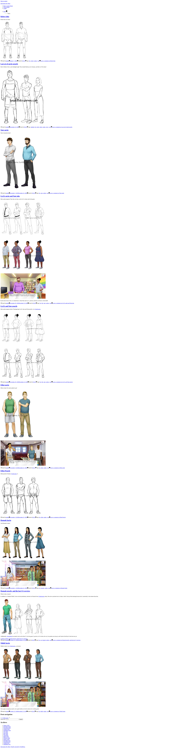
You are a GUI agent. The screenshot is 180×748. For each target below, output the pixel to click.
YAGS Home (6, 7)
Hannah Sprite (6, 520)
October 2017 (6, 743)
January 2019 (6, 725)
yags (38, 61)
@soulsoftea (9, 636)
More (4, 11)
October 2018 (6, 729)
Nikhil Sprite (5, 643)
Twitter (5, 8)
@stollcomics (37, 309)
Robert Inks (5, 16)
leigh (38, 127)
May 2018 (5, 734)
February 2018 (6, 738)
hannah (42, 588)
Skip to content (4, 1)
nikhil (41, 711)
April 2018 (5, 735)
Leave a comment (48, 61)
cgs (41, 640)
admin (7, 61)
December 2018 (6, 726)
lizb (42, 303)
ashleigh (32, 127)
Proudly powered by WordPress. (18, 746)
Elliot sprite (5, 385)
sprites (35, 61)
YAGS (23, 61)
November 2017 (7, 741)
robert (32, 61)
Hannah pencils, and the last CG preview (15, 591)
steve (47, 127)
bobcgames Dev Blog (5, 3)
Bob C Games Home (8, 6)
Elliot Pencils (5, 471)
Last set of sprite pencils (9, 64)
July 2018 (5, 731)
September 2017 (7, 744)
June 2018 (5, 733)
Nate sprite (5, 130)
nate (42, 193)
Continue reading (14, 638)
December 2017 (6, 740)
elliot (42, 467)
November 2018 (7, 728)
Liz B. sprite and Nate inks (10, 196)
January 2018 (6, 739)
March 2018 (6, 736)
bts (29, 61)
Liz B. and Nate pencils (9, 306)
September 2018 (7, 730)
